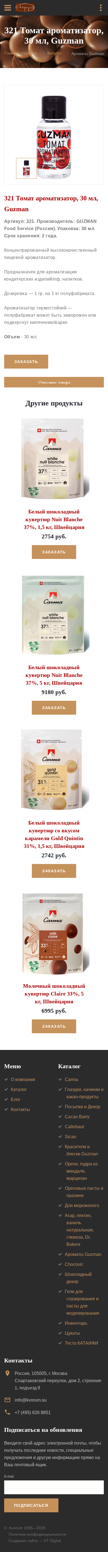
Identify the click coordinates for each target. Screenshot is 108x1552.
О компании (23, 1079)
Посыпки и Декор (82, 1106)
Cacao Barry (77, 1116)
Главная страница (20, 53)
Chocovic (74, 1264)
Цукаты (72, 1333)
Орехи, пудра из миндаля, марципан (81, 1171)
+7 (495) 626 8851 (33, 1412)
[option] (54, 134)
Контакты (20, 1109)
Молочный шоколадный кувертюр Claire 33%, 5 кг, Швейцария (54, 993)
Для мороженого (82, 1205)
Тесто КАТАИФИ (81, 1343)
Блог (15, 1099)
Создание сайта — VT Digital (35, 1540)
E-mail (9, 1476)
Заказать (54, 552)
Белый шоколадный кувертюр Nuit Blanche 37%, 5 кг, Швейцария (54, 675)
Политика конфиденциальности (37, 1534)
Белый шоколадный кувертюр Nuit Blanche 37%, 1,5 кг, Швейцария (54, 519)
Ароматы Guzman (83, 1254)
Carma (71, 1079)
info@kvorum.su (31, 1400)
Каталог (54, 53)
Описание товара (54, 382)
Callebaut (74, 1126)
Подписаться (31, 1505)
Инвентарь (76, 1323)
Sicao (70, 1136)
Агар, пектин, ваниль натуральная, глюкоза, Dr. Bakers (79, 1230)
